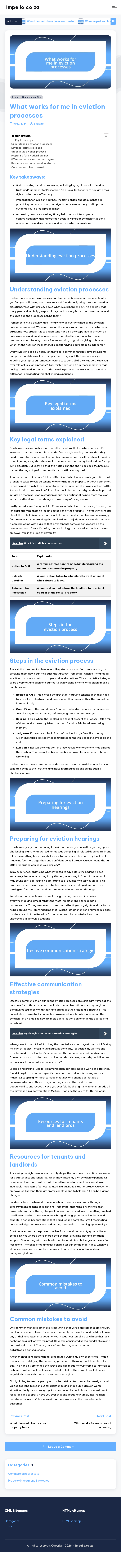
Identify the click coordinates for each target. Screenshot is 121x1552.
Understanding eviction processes (31, 143)
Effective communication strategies (32, 159)
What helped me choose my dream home (82, 21)
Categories (12, 1521)
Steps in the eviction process (28, 151)
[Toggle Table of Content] (105, 135)
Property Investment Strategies (28, 1480)
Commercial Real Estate (23, 1473)
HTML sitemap (71, 1521)
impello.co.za (22, 7)
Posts (8, 1526)
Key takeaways (24, 140)
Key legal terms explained (26, 147)
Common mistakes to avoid (27, 167)
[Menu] (114, 7)
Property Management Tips (26, 97)
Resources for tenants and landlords (33, 163)
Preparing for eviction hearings (30, 155)
